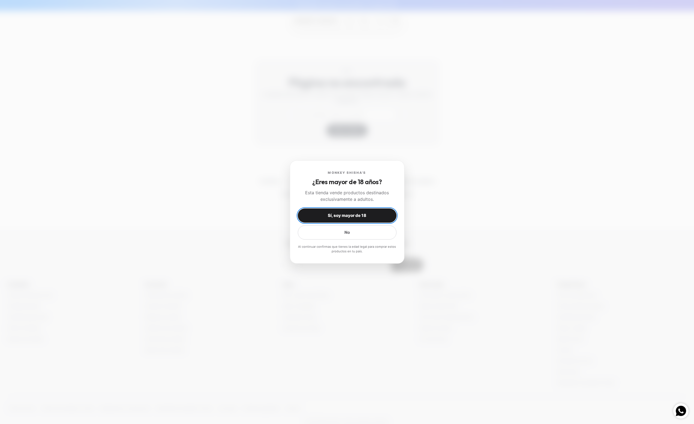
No (347, 232)
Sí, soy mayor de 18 (347, 215)
